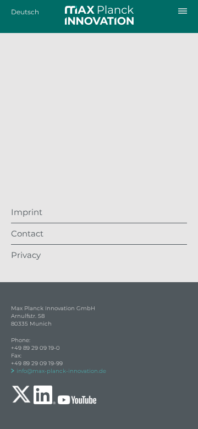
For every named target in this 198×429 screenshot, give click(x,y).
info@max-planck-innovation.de (61, 371)
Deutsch (25, 12)
